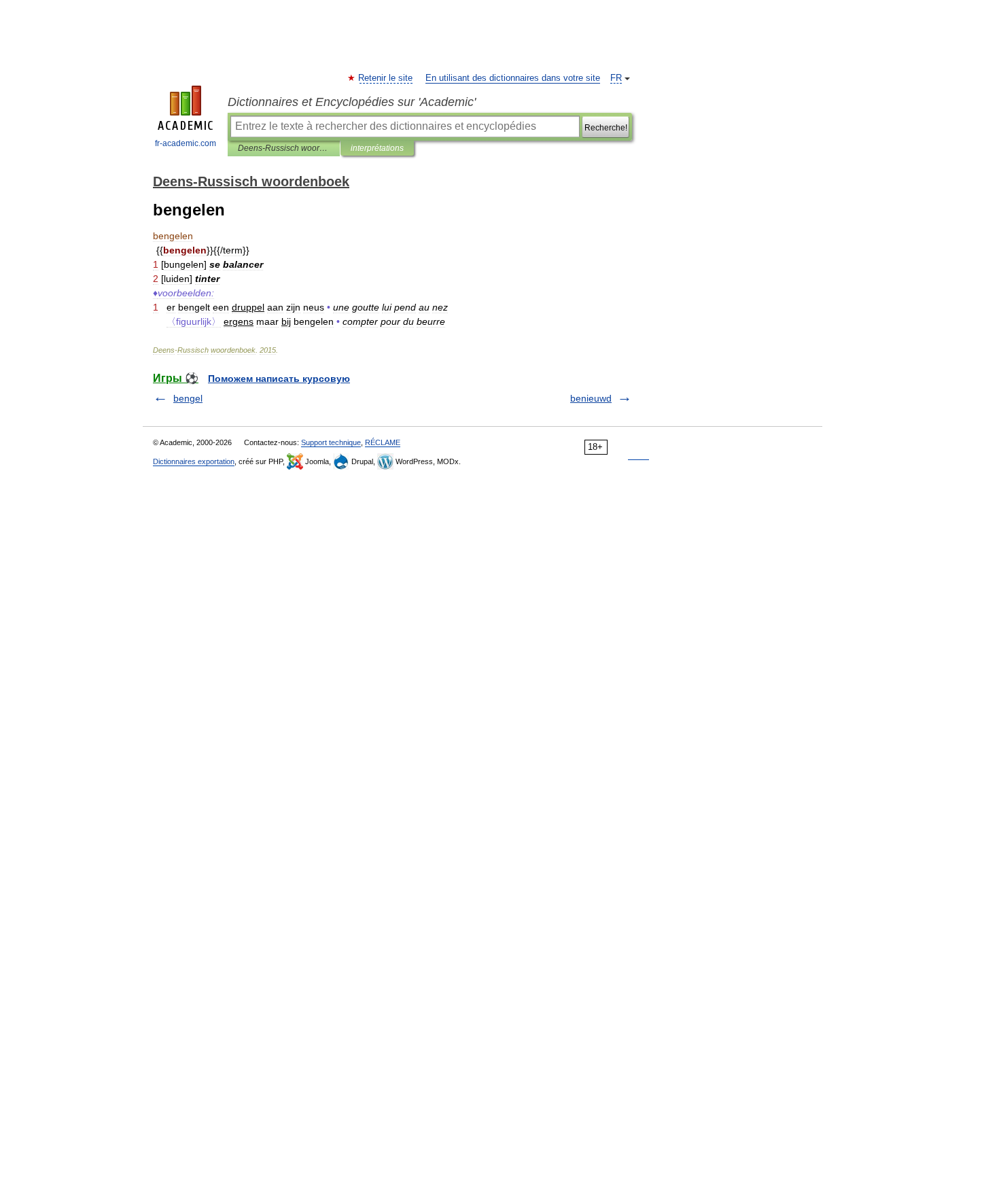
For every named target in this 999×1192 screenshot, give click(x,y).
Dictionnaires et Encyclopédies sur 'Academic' (352, 102)
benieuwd (591, 398)
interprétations (377, 148)
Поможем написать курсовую (279, 378)
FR (616, 78)
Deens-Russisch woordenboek (284, 148)
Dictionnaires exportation (193, 461)
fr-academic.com (185, 143)
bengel (188, 398)
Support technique (331, 442)
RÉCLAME (382, 442)
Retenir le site (386, 78)
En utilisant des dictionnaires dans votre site (512, 78)
